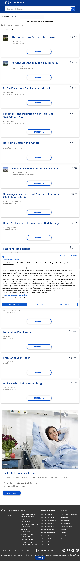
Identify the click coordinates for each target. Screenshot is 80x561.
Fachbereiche (26, 17)
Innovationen (65, 536)
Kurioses (64, 530)
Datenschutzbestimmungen (68, 255)
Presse (11, 550)
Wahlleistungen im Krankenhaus (27, 530)
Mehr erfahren (11, 493)
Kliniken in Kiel (46, 539)
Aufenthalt (64, 517)
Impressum (19, 550)
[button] (8, 29)
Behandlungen (66, 524)
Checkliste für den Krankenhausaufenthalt (29, 543)
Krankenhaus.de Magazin (69, 514)
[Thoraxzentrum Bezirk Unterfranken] (5, 38)
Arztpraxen (39, 17)
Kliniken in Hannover (48, 542)
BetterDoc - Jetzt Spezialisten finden (27, 520)
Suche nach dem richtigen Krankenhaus (29, 525)
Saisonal (63, 539)
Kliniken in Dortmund (48, 533)
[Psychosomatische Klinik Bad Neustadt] (5, 63)
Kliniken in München (48, 517)
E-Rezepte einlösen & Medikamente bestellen (28, 515)
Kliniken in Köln (46, 536)
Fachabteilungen (66, 527)
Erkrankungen (65, 520)
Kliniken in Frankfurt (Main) (50, 520)
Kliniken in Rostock (47, 545)
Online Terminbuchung (14, 25)
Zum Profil (39, 52)
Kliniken (15, 17)
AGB (34, 550)
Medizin (63, 533)
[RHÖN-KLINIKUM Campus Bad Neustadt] (5, 169)
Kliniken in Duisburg (47, 527)
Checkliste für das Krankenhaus (27, 535)
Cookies (27, 550)
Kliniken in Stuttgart (47, 530)
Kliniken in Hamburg (47, 524)
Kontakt (3, 550)
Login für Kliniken (7, 516)
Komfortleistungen (27, 539)
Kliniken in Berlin (46, 514)
